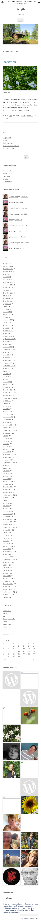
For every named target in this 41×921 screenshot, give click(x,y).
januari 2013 (7, 516)
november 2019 (8, 333)
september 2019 (8, 339)
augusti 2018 (7, 352)
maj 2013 (6, 506)
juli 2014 (5, 468)
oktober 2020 (7, 320)
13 (3, 651)
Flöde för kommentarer (11, 146)
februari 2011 (7, 578)
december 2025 (8, 269)
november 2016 (8, 393)
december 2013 (8, 487)
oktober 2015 (7, 428)
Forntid (5, 613)
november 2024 (8, 285)
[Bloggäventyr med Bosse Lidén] (29, 751)
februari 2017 (7, 385)
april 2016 (6, 411)
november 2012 (8, 522)
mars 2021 (6, 312)
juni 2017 (6, 374)
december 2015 (8, 422)
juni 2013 (6, 503)
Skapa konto (7, 138)
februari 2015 (7, 449)
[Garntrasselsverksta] (11, 733)
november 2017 (8, 360)
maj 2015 (6, 441)
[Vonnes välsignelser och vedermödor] (11, 823)
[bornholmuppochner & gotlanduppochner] (11, 715)
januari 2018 (7, 355)
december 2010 (8, 584)
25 (29, 654)
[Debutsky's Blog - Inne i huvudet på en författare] (29, 858)
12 (34, 648)
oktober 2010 (7, 589)
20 (3, 654)
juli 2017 (5, 371)
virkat (5, 627)
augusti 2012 (7, 530)
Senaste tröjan (8, 171)
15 (13, 651)
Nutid (4, 616)
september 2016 (8, 398)
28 (8, 657)
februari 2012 (7, 546)
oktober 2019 (7, 336)
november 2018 (8, 344)
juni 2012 (6, 535)
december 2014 (8, 455)
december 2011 (8, 551)
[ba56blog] (29, 841)
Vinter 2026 (6, 174)
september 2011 (8, 560)
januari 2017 (7, 387)
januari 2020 (7, 328)
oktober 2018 (7, 347)
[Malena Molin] (11, 841)
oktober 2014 (7, 460)
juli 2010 (5, 597)
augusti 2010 (7, 595)
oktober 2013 (7, 492)
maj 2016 (6, 409)
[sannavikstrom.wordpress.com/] (11, 680)
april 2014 (6, 476)
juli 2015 (5, 436)
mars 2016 (6, 414)
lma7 (11, 203)
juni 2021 (6, 309)
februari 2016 (7, 417)
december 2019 (8, 331)
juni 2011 (6, 568)
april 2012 (6, 541)
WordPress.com (8, 148)
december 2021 (8, 301)
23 (19, 654)
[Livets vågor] (29, 680)
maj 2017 (6, 376)
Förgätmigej (9, 61)
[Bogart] (29, 876)
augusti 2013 (7, 498)
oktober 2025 (7, 271)
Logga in (5, 140)
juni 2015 (6, 438)
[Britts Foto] (11, 751)
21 (8, 654)
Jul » (34, 659)
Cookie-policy (15, 912)
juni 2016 (6, 406)
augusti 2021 (7, 304)
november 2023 (8, 288)
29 (13, 657)
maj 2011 (6, 570)
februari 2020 (7, 325)
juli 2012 (5, 533)
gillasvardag (13, 197)
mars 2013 (6, 511)
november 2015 (8, 425)
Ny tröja (5, 179)
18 (29, 651)
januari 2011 (7, 581)
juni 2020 (6, 323)
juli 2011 (5, 565)
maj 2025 (6, 277)
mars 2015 (6, 446)
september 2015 (8, 430)
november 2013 (8, 490)
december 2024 (8, 282)
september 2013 (8, 495)
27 (3, 657)
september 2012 (8, 527)
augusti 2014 (7, 465)
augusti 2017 (7, 368)
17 (24, 651)
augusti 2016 (7, 401)
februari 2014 (7, 481)
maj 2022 (6, 296)
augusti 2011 (7, 562)
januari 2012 (7, 549)
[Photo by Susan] (29, 716)
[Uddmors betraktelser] (11, 876)
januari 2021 (7, 317)
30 (19, 657)
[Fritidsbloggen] (11, 769)
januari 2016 (7, 420)
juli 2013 (5, 500)
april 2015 (6, 444)
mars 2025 (6, 279)
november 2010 (8, 586)
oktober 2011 (7, 557)
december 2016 (8, 390)
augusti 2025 (7, 274)
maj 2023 (6, 290)
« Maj (4, 659)
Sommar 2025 (7, 182)
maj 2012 (6, 538)
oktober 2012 (7, 525)
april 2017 (6, 379)
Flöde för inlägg (8, 143)
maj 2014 (6, 473)
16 (19, 651)
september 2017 (8, 366)
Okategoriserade (27, 116)
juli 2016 (5, 403)
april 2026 (6, 263)
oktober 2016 (7, 395)
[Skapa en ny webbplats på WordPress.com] (20, 2)
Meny (20, 20)
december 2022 (8, 293)
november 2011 (8, 554)
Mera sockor (25, 243)
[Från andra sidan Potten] (11, 805)
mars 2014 (6, 479)
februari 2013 (7, 514)
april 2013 (6, 508)
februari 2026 (7, 266)
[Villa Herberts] (29, 787)
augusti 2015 (7, 433)
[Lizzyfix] (29, 805)
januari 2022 (7, 298)
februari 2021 (7, 315)
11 (29, 648)
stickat (5, 622)
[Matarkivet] (29, 698)
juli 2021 (5, 306)
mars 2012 (6, 543)
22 (13, 654)
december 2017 (8, 358)
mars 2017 (6, 382)
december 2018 (8, 341)
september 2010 (8, 592)
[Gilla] (29, 769)
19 (34, 651)
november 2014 (8, 457)
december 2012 (8, 519)
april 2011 (6, 573)
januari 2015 (7, 452)
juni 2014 (6, 471)
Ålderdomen (7, 611)
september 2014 (8, 463)
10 (24, 648)
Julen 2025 (6, 176)
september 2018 (8, 350)
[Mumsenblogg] (11, 858)
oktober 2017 (7, 363)
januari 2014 (7, 484)
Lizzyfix (20, 9)
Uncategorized (8, 624)
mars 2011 (6, 576)
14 (8, 651)
